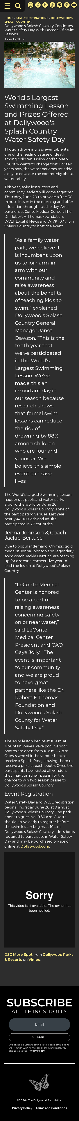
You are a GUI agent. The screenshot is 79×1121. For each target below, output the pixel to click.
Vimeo (34, 960)
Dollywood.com (35, 846)
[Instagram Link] (30, 5)
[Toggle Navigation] (7, 6)
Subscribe (39, 1037)
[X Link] (45, 5)
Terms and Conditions (51, 1108)
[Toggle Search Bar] (18, 6)
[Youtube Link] (74, 5)
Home (8, 18)
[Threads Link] (67, 5)
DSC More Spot (18, 955)
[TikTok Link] (52, 5)
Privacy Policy (36, 1050)
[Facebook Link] (38, 5)
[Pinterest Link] (59, 5)
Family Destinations (32, 18)
